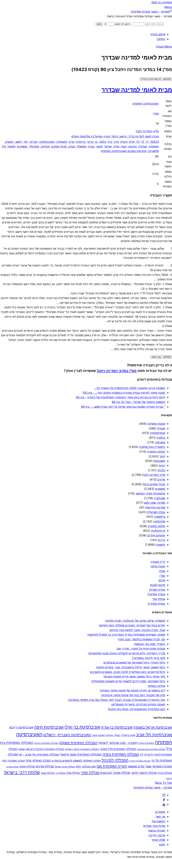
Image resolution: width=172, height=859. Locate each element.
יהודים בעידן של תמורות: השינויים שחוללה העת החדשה (132, 625)
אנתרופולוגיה (157, 433)
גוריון (71, 141)
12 (142, 141)
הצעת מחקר (157, 566)
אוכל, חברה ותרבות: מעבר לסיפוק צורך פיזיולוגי (137, 630)
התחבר (160, 39)
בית (110, 141)
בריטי (90, 141)
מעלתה (45, 146)
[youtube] (163, 804)
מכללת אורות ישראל (65, 766)
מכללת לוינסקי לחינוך (144, 773)
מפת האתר (158, 840)
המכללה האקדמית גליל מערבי (118, 749)
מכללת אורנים (45, 766)
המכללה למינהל (115, 760)
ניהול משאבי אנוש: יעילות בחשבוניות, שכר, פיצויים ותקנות (130, 667)
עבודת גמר (158, 599)
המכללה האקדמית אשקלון (78, 743)
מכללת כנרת (165, 773)
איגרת (123, 141)
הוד (26, 141)
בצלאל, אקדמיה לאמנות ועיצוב (106, 735)
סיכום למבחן (157, 585)
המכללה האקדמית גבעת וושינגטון (151, 749)
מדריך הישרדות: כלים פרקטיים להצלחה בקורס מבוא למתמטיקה (126, 653)
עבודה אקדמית (156, 594)
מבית (91, 146)
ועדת (116, 146)
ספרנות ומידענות (155, 507)
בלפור (102, 141)
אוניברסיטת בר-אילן (82, 726)
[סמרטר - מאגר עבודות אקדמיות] (151, 11)
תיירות (161, 540)
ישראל (108, 146)
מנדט (72, 146)
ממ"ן (156, 113)
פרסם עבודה (157, 34)
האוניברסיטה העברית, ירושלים (67, 734)
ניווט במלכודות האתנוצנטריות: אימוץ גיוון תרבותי (136, 709)
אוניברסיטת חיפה (49, 727)
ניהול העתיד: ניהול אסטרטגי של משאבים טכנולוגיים (134, 662)
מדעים (161, 479)
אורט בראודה (128, 735)
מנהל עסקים (59, 146)
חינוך (162, 456)
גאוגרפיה (160, 442)
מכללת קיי (60, 773)
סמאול (11, 146)
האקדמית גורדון (146, 743)
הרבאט (132, 146)
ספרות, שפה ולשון (154, 502)
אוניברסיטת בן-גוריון (117, 727)
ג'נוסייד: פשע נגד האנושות (149, 644)
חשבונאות (159, 461)
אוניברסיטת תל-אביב (154, 734)
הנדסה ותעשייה (156, 451)
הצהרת (143, 146)
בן (96, 141)
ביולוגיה (160, 437)
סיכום (162, 580)
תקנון (162, 844)
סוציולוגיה (159, 498)
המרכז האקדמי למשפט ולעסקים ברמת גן (76, 760)
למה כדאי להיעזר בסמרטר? (148, 658)
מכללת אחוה (27, 766)
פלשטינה (153, 151)
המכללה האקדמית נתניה (121, 754)
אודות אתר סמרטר (154, 826)
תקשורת (160, 544)
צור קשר (160, 816)
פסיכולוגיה (159, 521)
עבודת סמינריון (156, 603)
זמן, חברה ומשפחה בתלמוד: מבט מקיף (141, 639)
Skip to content (161, 2)
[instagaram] (163, 795)
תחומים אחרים (156, 535)
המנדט (9, 141)
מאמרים (160, 812)
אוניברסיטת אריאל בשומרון (152, 727)
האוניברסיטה (47, 141)
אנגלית (161, 428)
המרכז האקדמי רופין (13, 760)
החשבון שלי (158, 821)
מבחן (162, 571)
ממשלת (81, 146)
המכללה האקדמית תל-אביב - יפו (39, 754)
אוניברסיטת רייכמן (21, 727)
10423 (154, 141)
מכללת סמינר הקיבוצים (115, 773)
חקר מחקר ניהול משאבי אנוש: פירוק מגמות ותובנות (134, 676)
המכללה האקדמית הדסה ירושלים (82, 749)
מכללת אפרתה (12, 767)
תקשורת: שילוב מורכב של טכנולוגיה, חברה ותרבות (135, 620)
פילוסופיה (159, 516)
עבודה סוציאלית (155, 512)
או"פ (132, 141)
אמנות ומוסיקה (156, 423)
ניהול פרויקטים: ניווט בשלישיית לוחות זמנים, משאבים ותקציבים (127, 672)
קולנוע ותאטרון (156, 526)
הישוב (18, 141)
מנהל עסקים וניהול (154, 484)
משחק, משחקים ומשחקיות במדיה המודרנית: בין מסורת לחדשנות (126, 634)
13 (137, 141)
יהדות (162, 465)
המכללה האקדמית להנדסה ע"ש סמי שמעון (41, 749)
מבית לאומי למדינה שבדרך (136, 89)
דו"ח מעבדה (158, 561)
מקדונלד (34, 146)
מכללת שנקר (47, 773)
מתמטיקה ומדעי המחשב (150, 493)
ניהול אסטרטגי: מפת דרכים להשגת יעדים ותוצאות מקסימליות (128, 681)
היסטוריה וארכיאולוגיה (152, 447)
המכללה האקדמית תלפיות (139, 761)
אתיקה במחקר (156, 686)
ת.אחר (169, 778)
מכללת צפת (73, 773)
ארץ (116, 141)
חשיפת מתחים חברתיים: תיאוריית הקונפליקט (138, 704)
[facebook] (163, 799)
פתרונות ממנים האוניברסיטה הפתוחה (123, 151)
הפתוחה (154, 146)
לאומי (99, 146)
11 (147, 141)
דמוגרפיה (61, 141)
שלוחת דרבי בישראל (22, 772)
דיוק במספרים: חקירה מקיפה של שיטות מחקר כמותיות (132, 690)
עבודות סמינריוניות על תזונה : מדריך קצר (140, 648)
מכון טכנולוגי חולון (86, 766)
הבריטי (33, 141)
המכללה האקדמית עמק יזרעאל (81, 754)
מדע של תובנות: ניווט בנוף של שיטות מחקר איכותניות (133, 695)
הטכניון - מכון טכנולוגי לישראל (117, 743)
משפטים (22, 146)
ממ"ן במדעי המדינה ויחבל (117, 371)
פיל (4, 146)
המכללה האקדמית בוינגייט (46, 743)
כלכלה (161, 470)
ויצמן (124, 146)
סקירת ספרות (157, 589)
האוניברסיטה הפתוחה (146, 103)
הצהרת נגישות (156, 830)
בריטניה (80, 141)
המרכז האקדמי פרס (38, 760)
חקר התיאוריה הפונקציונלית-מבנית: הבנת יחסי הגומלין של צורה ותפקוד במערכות (116, 700)
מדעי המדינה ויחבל (147, 131)
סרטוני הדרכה (157, 835)
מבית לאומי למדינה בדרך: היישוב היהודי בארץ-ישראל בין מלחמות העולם (115, 136)
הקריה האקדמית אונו (112, 766)
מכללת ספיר (90, 772)
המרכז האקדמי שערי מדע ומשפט (150, 766)
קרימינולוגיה (158, 530)
